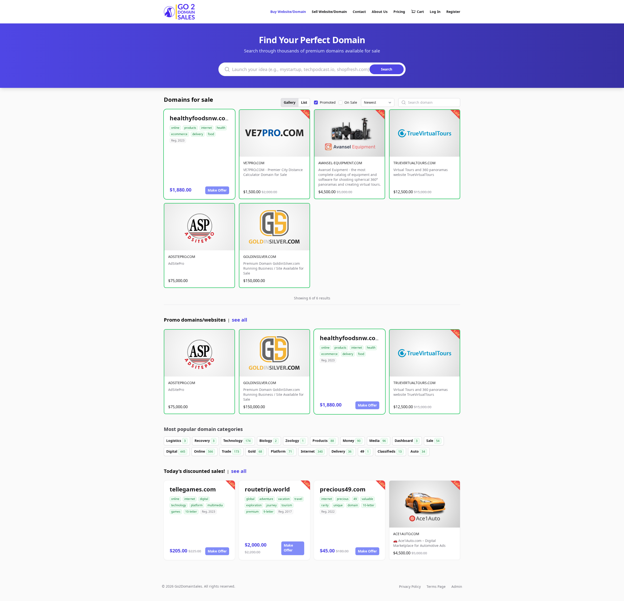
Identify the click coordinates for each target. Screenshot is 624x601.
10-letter (191, 511)
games (175, 511)
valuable (367, 499)
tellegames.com (193, 489)
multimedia (215, 505)
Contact (359, 11)
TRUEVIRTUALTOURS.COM (414, 163)
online (175, 128)
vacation (284, 499)
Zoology (294, 440)
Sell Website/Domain (329, 11)
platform (197, 505)
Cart (420, 11)
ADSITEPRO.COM (181, 256)
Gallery (289, 102)
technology (178, 505)
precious (343, 499)
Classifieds (390, 451)
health (221, 128)
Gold (255, 451)
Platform (281, 451)
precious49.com (343, 489)
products (190, 128)
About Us (380, 11)
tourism (287, 505)
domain (353, 505)
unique (338, 505)
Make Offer (217, 190)
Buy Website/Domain (288, 11)
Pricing (399, 11)
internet (206, 128)
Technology (237, 440)
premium (252, 511)
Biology (268, 440)
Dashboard (406, 440)
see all (239, 319)
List (304, 102)
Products (323, 440)
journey (271, 505)
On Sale (350, 102)
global (250, 499)
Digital (175, 451)
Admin (456, 586)
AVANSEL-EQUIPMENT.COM (340, 163)
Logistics (176, 440)
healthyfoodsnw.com (200, 118)
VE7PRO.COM (253, 163)
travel (298, 499)
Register (453, 11)
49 (364, 451)
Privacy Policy (410, 586)
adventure (266, 499)
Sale (432, 440)
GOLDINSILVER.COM (259, 256)
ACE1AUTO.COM (406, 533)
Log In (435, 11)
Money (352, 440)
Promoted (328, 102)
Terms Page (436, 586)
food (211, 134)
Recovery (204, 440)
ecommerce (179, 134)
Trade (230, 451)
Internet (312, 451)
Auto (417, 451)
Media (377, 440)
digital (204, 499)
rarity (325, 505)
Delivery (341, 451)
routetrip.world (267, 489)
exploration (254, 505)
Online (203, 451)
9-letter (268, 511)
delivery (197, 134)
